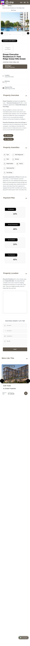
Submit (15, 349)
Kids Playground (19, 154)
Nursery (17, 159)
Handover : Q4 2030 (9, 366)
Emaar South (8, 382)
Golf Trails (7, 386)
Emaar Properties (10, 67)
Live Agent (24, 637)
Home (3, 5)
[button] (2, 33)
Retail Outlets (9, 163)
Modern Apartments (9, 40)
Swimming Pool (10, 168)
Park (7, 159)
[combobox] (4, 331)
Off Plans (10, 5)
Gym (7, 154)
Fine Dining (9, 172)
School (21, 163)
